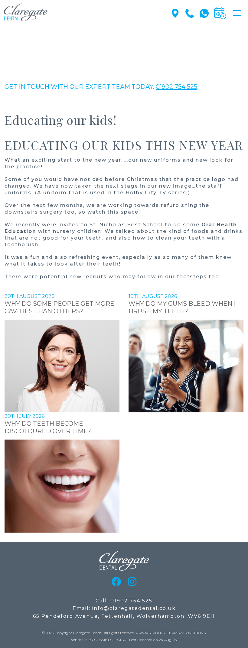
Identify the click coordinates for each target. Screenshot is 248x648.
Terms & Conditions (186, 632)
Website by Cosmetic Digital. (99, 639)
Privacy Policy (150, 632)
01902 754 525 (176, 86)
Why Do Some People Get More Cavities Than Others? (59, 307)
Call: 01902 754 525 (124, 601)
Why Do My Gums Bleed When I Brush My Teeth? (182, 307)
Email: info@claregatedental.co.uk (124, 608)
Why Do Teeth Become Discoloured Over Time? (48, 427)
